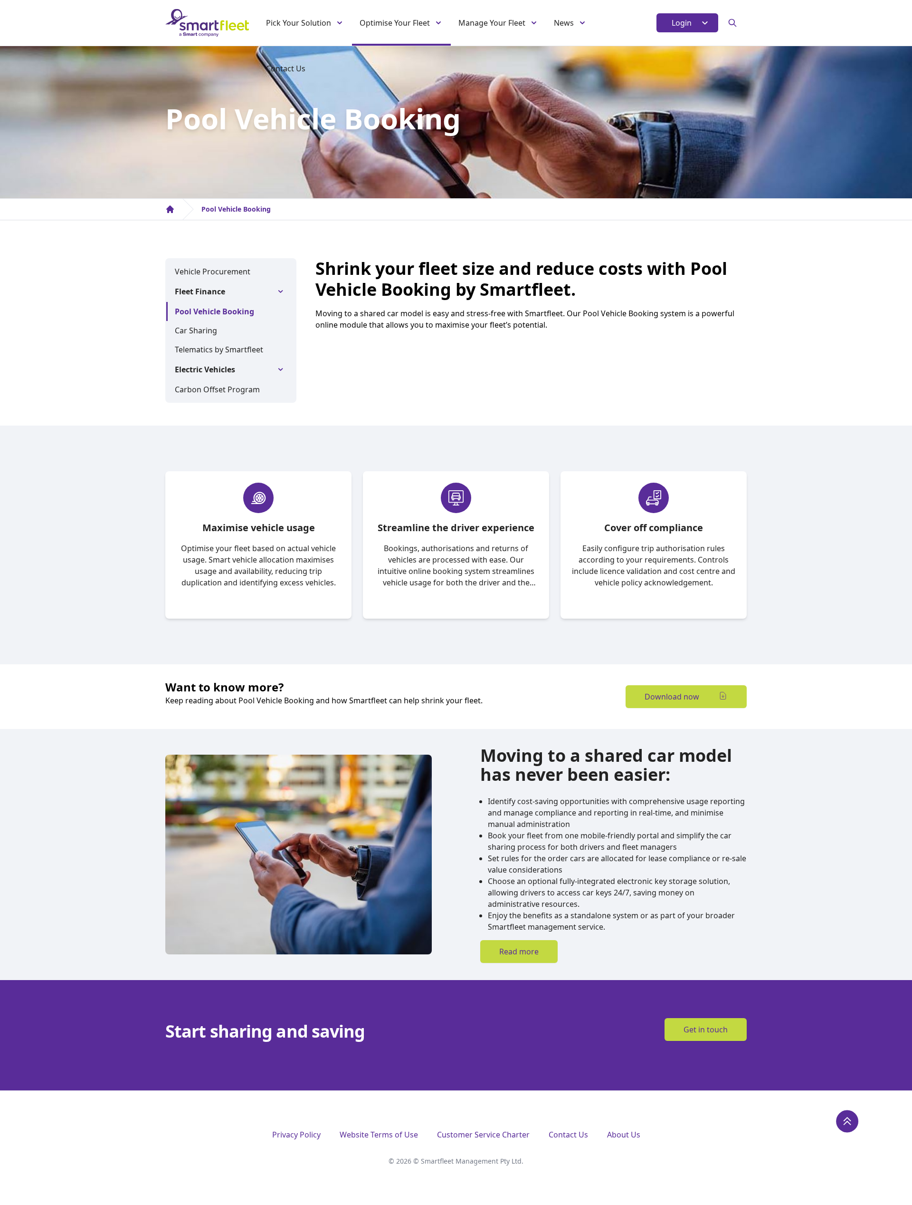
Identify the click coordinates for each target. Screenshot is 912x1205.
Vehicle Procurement (212, 271)
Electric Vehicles (205, 369)
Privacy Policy (296, 1134)
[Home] (170, 209)
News (564, 23)
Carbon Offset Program (217, 389)
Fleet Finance (200, 291)
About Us (623, 1134)
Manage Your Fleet (491, 23)
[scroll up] (847, 1121)
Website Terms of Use (379, 1134)
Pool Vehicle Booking (236, 209)
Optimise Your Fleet (395, 23)
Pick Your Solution (298, 23)
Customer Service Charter (483, 1134)
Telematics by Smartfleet (219, 349)
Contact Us (285, 68)
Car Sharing (196, 330)
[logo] (207, 23)
